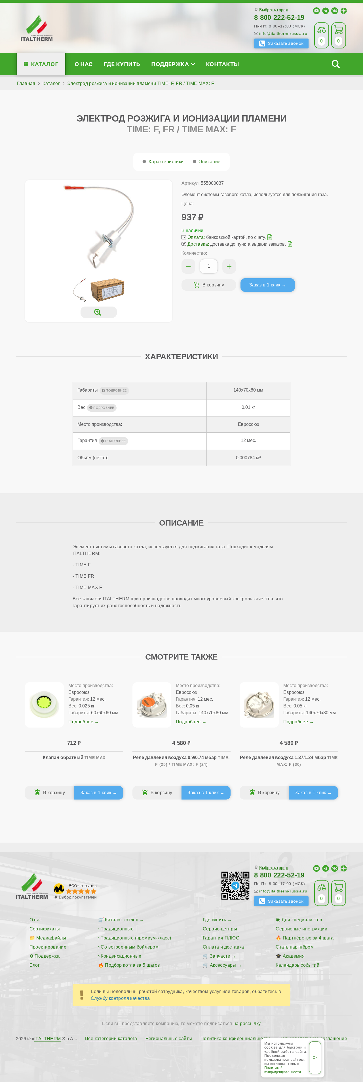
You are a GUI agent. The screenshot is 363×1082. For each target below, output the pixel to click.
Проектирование (48, 947)
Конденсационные (121, 956)
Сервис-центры (220, 928)
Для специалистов (302, 919)
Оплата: (196, 237)
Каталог (44, 64)
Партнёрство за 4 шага (308, 938)
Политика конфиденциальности (235, 1038)
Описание (209, 161)
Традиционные (117, 928)
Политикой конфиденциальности (282, 1070)
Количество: (194, 253)
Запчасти (220, 956)
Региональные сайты (168, 1038)
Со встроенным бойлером (130, 947)
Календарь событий (297, 965)
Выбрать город (273, 10)
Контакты (222, 64)
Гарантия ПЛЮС (221, 938)
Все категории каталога (111, 1038)
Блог (34, 965)
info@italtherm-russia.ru (283, 33)
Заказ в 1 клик (264, 284)
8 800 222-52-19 (279, 17)
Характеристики (166, 161)
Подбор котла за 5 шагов (132, 965)
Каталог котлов (121, 919)
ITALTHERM (47, 1038)
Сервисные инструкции (301, 928)
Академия (294, 956)
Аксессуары (223, 965)
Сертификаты (44, 928)
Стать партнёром (295, 947)
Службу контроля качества (120, 998)
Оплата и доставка (223, 947)
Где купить (122, 64)
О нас (83, 64)
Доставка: (198, 244)
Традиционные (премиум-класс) (136, 938)
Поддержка (170, 64)
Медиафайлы (51, 938)
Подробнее (80, 721)
